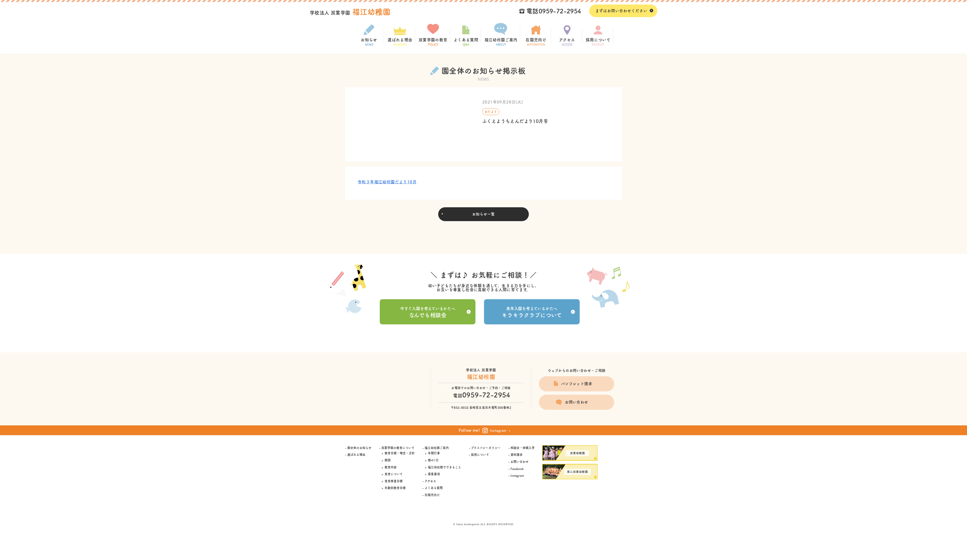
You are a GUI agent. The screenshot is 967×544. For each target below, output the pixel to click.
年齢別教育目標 (395, 487)
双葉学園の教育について (398, 447)
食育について (394, 473)
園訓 (388, 460)
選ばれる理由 (400, 42)
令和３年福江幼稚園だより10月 (387, 182)
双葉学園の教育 (433, 42)
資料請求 (516, 454)
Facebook (517, 468)
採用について (598, 42)
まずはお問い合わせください (621, 11)
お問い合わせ (576, 402)
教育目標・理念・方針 (400, 453)
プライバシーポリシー (486, 447)
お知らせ (369, 42)
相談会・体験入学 (522, 447)
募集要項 (434, 473)
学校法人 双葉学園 (350, 12)
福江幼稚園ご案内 (501, 42)
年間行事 (434, 453)
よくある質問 (466, 42)
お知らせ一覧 (483, 214)
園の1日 (433, 460)
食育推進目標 (394, 481)
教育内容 (391, 467)
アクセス (567, 42)
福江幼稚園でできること (444, 467)
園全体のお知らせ (359, 447)
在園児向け (536, 42)
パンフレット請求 (576, 384)
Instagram (517, 475)
